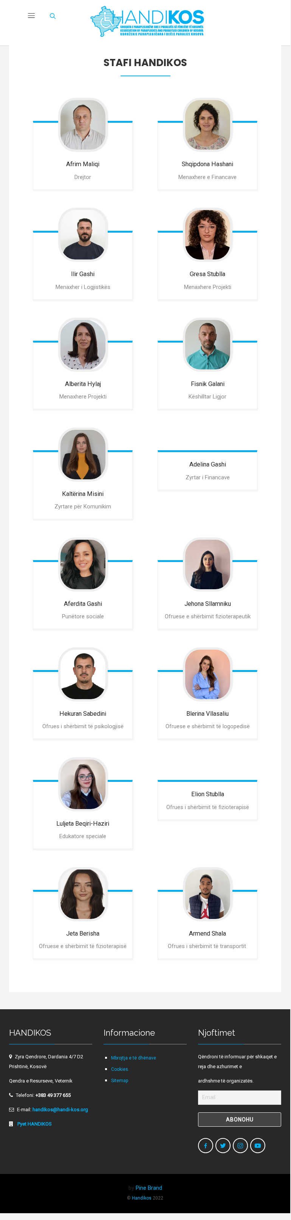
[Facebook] (205, 1145)
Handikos (142, 1198)
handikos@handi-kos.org (60, 1109)
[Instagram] (240, 1145)
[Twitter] (223, 1145)
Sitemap (119, 1080)
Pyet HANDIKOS (34, 1124)
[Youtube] (257, 1145)
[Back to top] (268, 1194)
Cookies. (120, 1069)
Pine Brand (149, 1187)
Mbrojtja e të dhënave (133, 1058)
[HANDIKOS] (147, 23)
